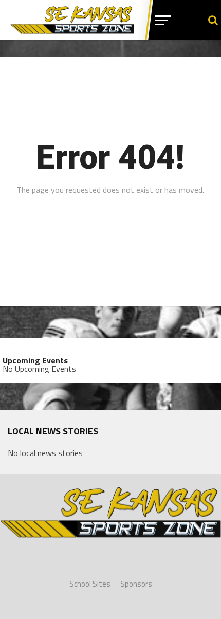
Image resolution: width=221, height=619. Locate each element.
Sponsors (136, 584)
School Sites (89, 584)
